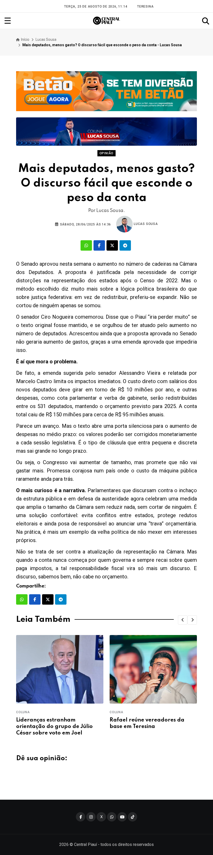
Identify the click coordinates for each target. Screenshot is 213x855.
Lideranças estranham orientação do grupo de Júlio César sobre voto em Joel (54, 727)
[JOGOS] (106, 91)
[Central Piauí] (106, 20)
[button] (182, 620)
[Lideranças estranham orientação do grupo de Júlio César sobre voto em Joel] (59, 669)
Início (24, 39)
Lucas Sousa (46, 39)
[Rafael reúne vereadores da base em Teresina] (153, 669)
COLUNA (23, 712)
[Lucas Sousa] (106, 131)
